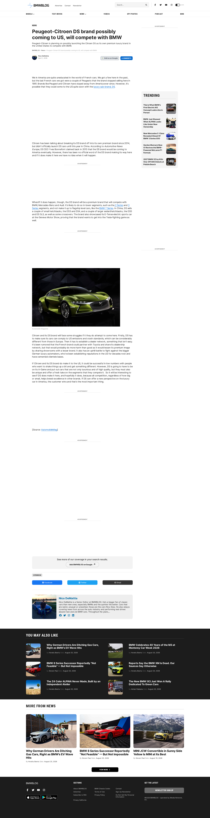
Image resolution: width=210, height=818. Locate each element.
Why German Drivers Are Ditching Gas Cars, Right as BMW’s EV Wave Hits (73, 646)
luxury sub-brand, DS (104, 86)
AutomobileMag (49, 429)
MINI (182, 14)
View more (103, 770)
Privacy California (79, 800)
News (82, 14)
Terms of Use (100, 792)
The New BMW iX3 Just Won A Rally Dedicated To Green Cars (150, 683)
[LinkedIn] (73, 615)
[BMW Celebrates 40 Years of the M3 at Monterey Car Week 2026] (115, 644)
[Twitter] (160, 5)
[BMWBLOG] (46, 783)
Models (29, 14)
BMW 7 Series (106, 208)
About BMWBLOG (80, 789)
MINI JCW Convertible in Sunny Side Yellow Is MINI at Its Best (157, 752)
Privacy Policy (100, 795)
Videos (107, 14)
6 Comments (126, 58)
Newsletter (77, 5)
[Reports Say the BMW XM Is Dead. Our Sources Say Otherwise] (115, 663)
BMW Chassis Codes (102, 789)
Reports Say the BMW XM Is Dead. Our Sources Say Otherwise (152, 665)
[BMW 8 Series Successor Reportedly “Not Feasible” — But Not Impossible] (33, 663)
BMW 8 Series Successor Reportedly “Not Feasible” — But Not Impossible (71, 665)
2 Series (118, 205)
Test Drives (57, 14)
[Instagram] (171, 5)
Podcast (159, 14)
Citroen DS (37, 575)
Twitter (83, 583)
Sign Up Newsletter (123, 792)
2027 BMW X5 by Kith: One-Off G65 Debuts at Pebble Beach (153, 162)
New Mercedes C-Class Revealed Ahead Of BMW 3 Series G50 (153, 136)
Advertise (58, 5)
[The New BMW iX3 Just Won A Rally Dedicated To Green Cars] (115, 681)
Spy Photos (132, 14)
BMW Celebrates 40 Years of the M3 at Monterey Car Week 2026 (152, 646)
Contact (68, 5)
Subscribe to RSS (79, 795)
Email (118, 583)
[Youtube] (166, 5)
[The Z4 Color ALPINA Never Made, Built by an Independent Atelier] (33, 681)
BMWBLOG (36, 50)
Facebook (48, 583)
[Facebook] (155, 5)
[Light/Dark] (177, 5)
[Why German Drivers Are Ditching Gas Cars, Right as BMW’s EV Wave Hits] (33, 644)
